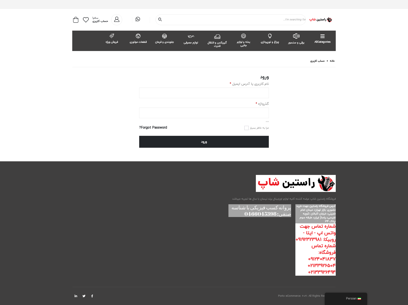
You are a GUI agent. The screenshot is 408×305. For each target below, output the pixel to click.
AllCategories (322, 42)
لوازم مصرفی (191, 43)
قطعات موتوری (138, 42)
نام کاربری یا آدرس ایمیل (249, 84)
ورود (204, 141)
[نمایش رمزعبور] (267, 121)
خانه (332, 61)
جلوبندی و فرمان (164, 42)
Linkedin (76, 296)
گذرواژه (262, 104)
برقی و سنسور (296, 43)
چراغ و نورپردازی (270, 42)
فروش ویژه (112, 42)
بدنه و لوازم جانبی (243, 43)
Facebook (92, 296)
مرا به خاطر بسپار (259, 128)
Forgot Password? (153, 127)
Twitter (84, 296)
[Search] (161, 20)
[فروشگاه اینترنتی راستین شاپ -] (320, 19)
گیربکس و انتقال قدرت (217, 44)
